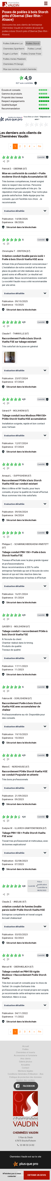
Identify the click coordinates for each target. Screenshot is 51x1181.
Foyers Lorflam (10, 53)
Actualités (25, 1065)
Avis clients (25, 1058)
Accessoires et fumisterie (25, 1055)
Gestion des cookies (25, 1080)
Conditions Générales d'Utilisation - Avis (25, 1074)
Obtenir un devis (36, 1175)
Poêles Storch (32, 43)
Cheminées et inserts (25, 1052)
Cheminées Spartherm (13, 48)
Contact (25, 1068)
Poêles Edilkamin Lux (13, 43)
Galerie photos (25, 1061)
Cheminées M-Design (13, 64)
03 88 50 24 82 (26, 1145)
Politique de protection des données (25, 1077)
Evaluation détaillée (14, 211)
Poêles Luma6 (34, 48)
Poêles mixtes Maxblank (14, 58)
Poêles (25, 1049)
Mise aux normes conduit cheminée (19, 69)
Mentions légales (25, 1071)
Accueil (25, 1046)
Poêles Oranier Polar (31, 53)
